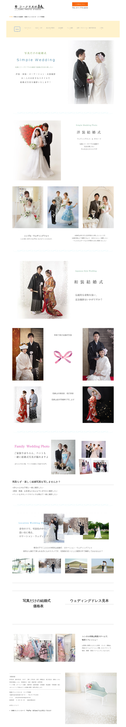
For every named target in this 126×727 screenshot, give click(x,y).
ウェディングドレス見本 (89, 600)
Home (17, 29)
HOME (11, 16)
